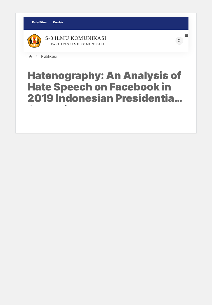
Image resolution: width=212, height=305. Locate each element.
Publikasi (49, 56)
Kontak (58, 22)
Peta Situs (39, 22)
